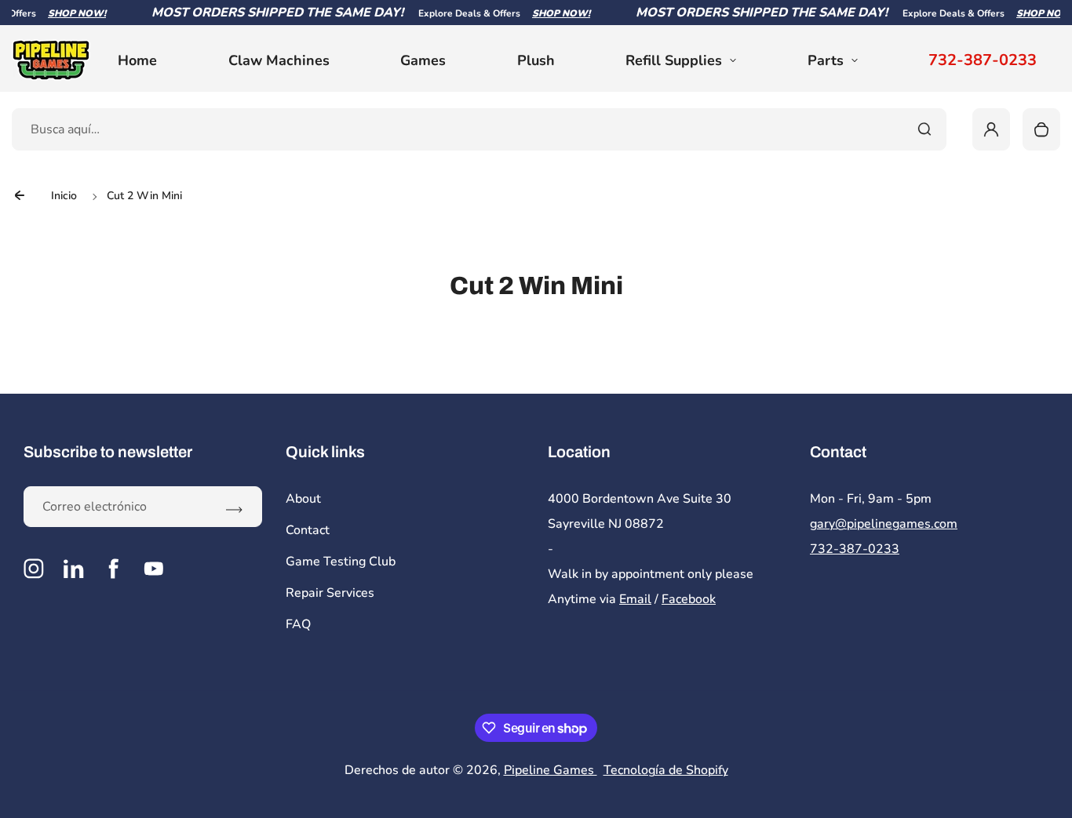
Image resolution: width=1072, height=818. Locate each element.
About (303, 498)
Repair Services (330, 593)
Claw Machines (279, 60)
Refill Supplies (673, 60)
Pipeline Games (550, 770)
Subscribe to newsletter (108, 451)
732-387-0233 (982, 60)
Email (635, 599)
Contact (308, 530)
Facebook (689, 599)
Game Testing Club (341, 561)
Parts (826, 60)
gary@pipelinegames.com (883, 524)
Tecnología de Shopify (665, 770)
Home (137, 60)
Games (423, 60)
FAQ (298, 624)
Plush (536, 60)
